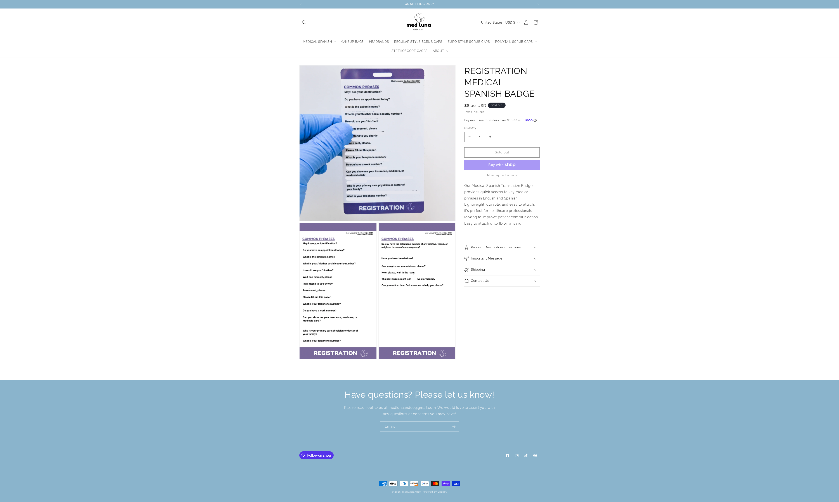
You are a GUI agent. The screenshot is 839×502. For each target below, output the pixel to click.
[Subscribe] (454, 426)
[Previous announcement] (301, 4)
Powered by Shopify (434, 491)
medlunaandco (411, 491)
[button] (304, 22)
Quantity (470, 128)
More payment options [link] (502, 175)
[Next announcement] (538, 4)
